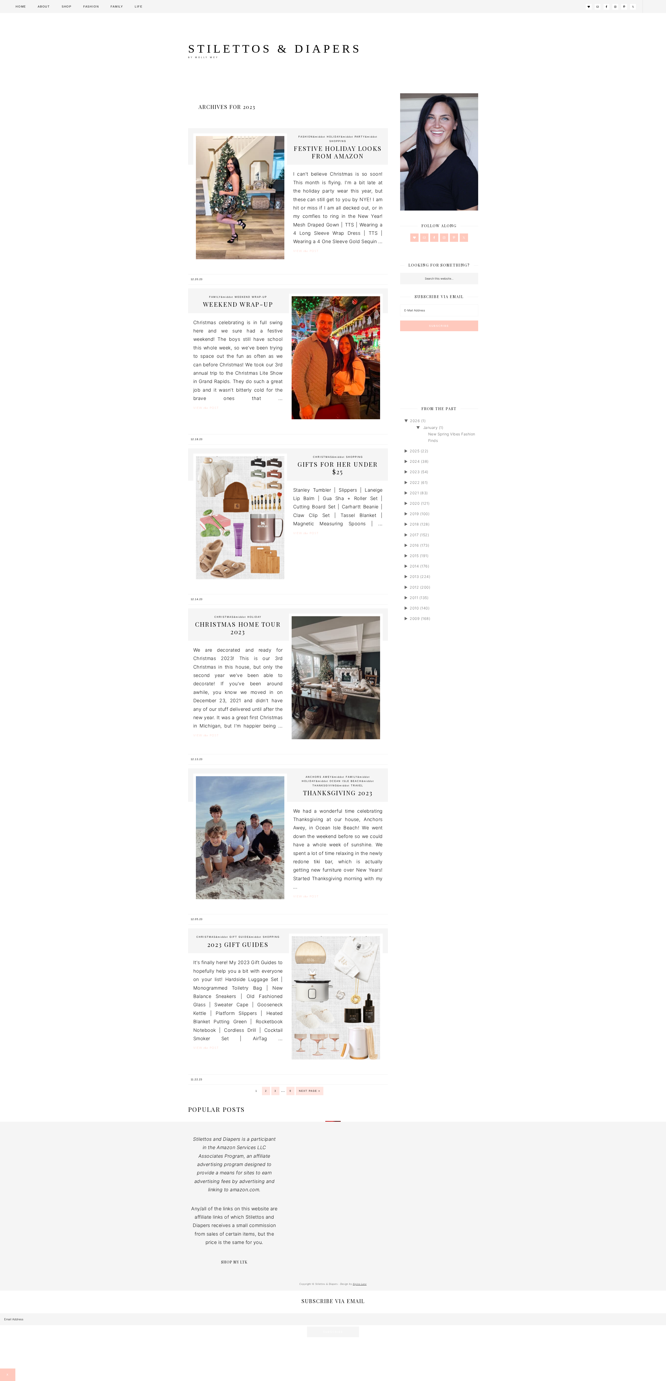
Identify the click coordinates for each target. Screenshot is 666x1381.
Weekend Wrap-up (251, 297)
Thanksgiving (324, 785)
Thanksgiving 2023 (338, 792)
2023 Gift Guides (237, 944)
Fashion (305, 136)
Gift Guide (239, 937)
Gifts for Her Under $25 (338, 468)
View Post (306, 251)
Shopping (337, 141)
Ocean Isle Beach (346, 781)
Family (215, 297)
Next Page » (309, 1091)
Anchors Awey (319, 777)
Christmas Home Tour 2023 (238, 628)
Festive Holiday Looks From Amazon (338, 152)
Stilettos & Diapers (275, 48)
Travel (357, 785)
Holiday (334, 136)
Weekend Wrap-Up (238, 304)
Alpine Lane (360, 1284)
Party (360, 136)
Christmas (322, 457)
